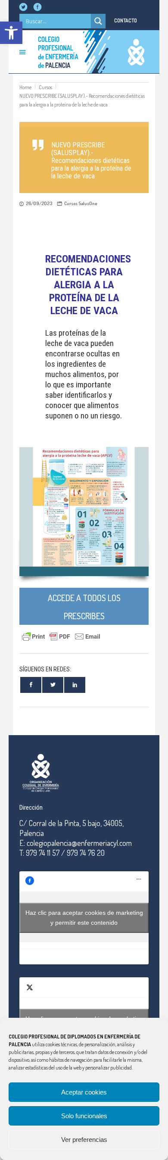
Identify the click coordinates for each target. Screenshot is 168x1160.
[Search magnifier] (98, 21)
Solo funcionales (84, 1115)
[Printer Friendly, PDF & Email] (61, 635)
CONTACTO (125, 20)
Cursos (45, 87)
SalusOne (87, 203)
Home (25, 87)
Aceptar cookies (84, 1092)
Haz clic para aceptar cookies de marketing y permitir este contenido (84, 917)
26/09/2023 (39, 203)
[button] (11, 33)
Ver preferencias (84, 1139)
